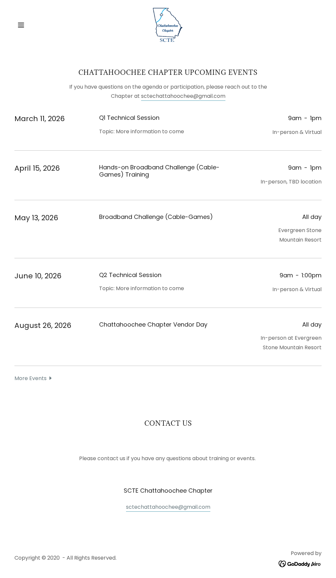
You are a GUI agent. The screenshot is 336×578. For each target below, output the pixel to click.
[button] (21, 25)
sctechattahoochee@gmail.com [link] (168, 507)
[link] (168, 24)
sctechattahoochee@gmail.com (183, 96)
